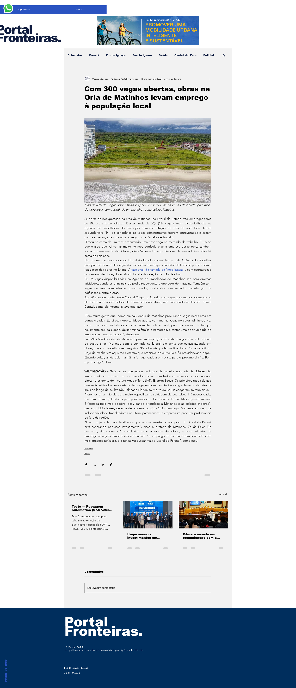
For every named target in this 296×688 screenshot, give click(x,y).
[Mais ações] (209, 79)
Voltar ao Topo (5, 670)
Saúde (163, 55)
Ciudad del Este (185, 55)
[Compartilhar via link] (111, 464)
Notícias (88, 448)
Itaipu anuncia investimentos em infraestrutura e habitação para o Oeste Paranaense (147, 536)
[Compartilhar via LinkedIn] (102, 464)
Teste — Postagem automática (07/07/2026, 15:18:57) (92, 508)
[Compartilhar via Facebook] (86, 464)
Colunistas (74, 55)
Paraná (94, 55)
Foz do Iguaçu (116, 55)
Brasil (87, 453)
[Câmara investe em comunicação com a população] (203, 514)
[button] (223, 55)
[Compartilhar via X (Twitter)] (94, 464)
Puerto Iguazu (142, 55)
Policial (208, 55)
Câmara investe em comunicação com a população (200, 536)
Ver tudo (223, 494)
